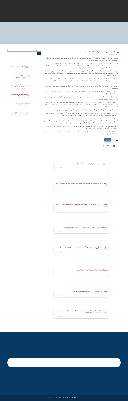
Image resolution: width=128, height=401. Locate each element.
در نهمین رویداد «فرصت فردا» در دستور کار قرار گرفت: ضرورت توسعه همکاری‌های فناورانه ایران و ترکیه (82, 184)
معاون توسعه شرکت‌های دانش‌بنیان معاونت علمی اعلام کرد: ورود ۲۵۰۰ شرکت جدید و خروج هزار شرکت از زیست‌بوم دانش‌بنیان (20, 113)
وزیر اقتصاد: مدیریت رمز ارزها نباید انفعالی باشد (101, 52)
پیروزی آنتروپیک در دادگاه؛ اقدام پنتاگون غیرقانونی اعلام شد (92, 270)
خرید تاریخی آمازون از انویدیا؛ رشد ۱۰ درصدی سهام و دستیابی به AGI (90, 291)
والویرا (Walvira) (52, 397)
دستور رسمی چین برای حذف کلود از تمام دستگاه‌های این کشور (91, 163)
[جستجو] (39, 53)
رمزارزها (108, 140)
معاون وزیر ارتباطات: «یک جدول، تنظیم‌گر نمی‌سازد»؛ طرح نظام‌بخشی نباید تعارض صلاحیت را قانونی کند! (82, 205)
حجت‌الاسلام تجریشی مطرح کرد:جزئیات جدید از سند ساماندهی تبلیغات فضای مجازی (86, 227)
